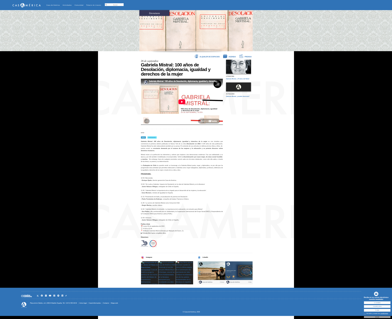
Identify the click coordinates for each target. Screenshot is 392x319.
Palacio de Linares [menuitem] (93, 5)
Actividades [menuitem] (67, 5)
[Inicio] (26, 5)
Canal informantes (95, 303)
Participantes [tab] (152, 137)
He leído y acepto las (377, 313)
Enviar (377, 317)
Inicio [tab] (143, 137)
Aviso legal (83, 303)
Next (250, 273)
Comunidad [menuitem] (79, 5)
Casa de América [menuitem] (53, 5)
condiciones (384, 313)
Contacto (106, 303)
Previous (200, 273)
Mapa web (114, 303)
